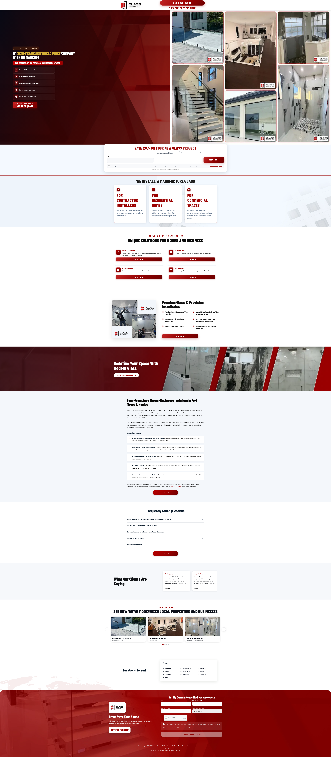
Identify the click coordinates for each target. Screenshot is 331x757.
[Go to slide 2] (165, 644)
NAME (108, 156)
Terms (220, 166)
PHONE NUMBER (197, 700)
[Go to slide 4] (168, 644)
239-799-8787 (165, 748)
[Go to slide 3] (166, 644)
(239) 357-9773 (176, 486)
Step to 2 (213, 160)
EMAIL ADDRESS (166, 708)
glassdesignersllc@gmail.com (185, 746)
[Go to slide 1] (163, 644)
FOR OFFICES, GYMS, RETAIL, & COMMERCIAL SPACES (37, 63)
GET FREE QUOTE (165, 492)
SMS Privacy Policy (214, 166)
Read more (167, 586)
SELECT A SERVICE (198, 708)
